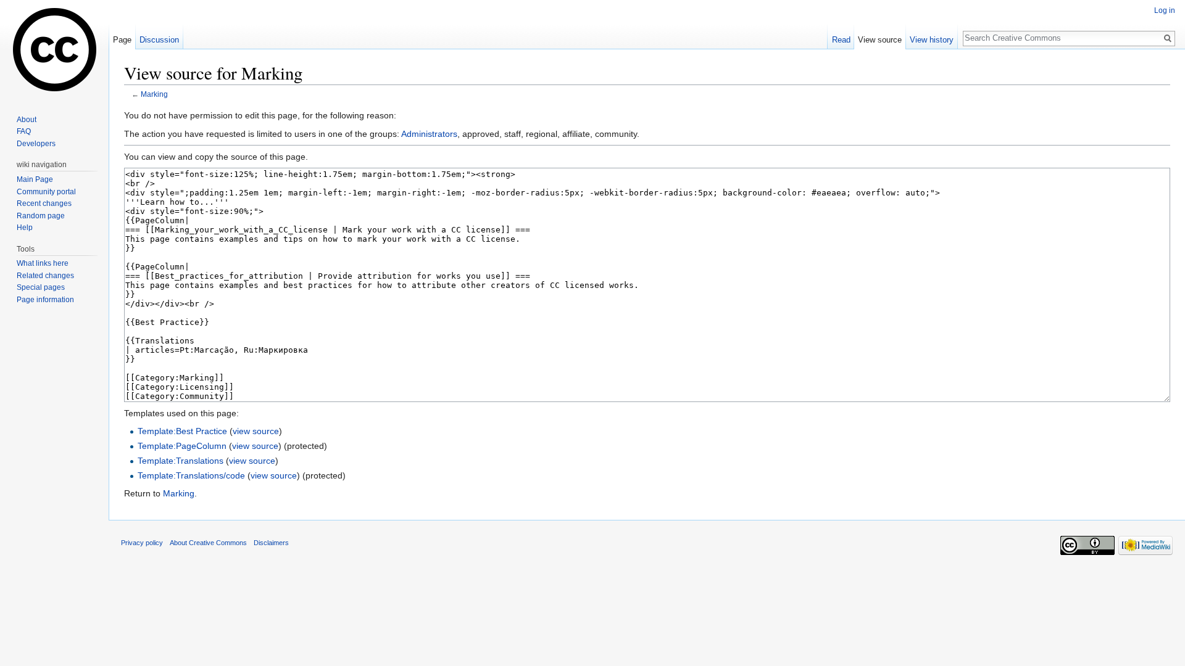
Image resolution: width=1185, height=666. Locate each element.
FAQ (24, 131)
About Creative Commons (208, 542)
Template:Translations (180, 461)
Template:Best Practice (182, 431)
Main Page (35, 179)
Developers (36, 143)
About (26, 119)
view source (256, 431)
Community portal (46, 191)
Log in (1164, 10)
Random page (41, 216)
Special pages (41, 287)
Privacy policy (142, 542)
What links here (43, 263)
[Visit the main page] (54, 49)
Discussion (159, 39)
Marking (154, 94)
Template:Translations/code (191, 475)
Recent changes (44, 203)
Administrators (429, 134)
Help (25, 227)
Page (122, 39)
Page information (45, 299)
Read (841, 39)
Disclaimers (271, 542)
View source (880, 39)
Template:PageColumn (182, 446)
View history (932, 39)
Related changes (45, 275)
